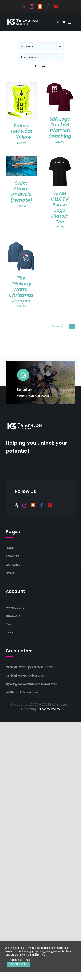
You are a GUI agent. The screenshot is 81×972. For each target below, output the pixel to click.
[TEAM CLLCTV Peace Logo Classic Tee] (59, 158)
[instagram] (32, 6)
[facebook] (48, 6)
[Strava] (24, 6)
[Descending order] (60, 46)
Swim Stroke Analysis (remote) (21, 191)
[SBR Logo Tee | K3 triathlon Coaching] (59, 84)
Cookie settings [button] (20, 959)
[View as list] (43, 66)
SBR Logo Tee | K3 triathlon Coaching (59, 127)
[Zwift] (40, 6)
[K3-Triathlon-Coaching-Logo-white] (22, 19)
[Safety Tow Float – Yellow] (21, 84)
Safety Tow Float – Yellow (21, 131)
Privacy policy (49, 709)
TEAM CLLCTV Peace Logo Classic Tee (60, 207)
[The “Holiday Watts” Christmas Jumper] (21, 243)
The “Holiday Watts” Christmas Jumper (21, 289)
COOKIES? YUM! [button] (18, 964)
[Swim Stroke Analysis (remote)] (21, 158)
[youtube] (56, 6)
